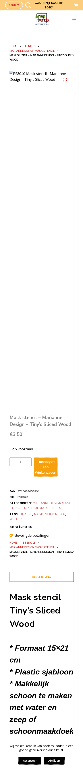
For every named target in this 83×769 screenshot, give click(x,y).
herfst (26, 514)
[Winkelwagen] (76, 5)
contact (14, 5)
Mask (38, 514)
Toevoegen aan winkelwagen (45, 467)
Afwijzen (54, 761)
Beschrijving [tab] (41, 577)
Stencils (53, 508)
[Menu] (75, 20)
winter (16, 519)
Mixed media (34, 508)
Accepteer (30, 761)
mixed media (55, 514)
